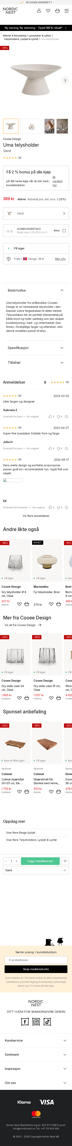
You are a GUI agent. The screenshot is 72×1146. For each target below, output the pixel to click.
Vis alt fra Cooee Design (20, 625)
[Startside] (10, 11)
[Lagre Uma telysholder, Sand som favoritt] (65, 861)
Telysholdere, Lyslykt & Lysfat (21, 39)
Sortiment (12, 1054)
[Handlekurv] (57, 10)
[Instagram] (36, 1021)
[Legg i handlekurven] (26, 604)
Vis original (32, 416)
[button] (12, 158)
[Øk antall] (16, 861)
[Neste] (65, 80)
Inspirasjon (12, 1069)
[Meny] (66, 10)
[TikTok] (47, 1021)
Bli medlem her (58, 181)
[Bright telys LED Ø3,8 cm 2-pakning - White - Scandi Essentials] (9, 231)
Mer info (60, 258)
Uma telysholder (50, 39)
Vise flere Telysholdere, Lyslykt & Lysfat (31, 839)
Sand (8, 870)
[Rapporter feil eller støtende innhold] (66, 417)
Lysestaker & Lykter (40, 35)
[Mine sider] (39, 10)
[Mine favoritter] (48, 10)
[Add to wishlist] (19, 604)
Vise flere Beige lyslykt (20, 832)
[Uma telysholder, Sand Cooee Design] (36, 80)
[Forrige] (7, 80)
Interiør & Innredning (14, 35)
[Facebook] (25, 1021)
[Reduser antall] (5, 861)
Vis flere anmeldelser (36, 515)
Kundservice (14, 1040)
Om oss (10, 1083)
